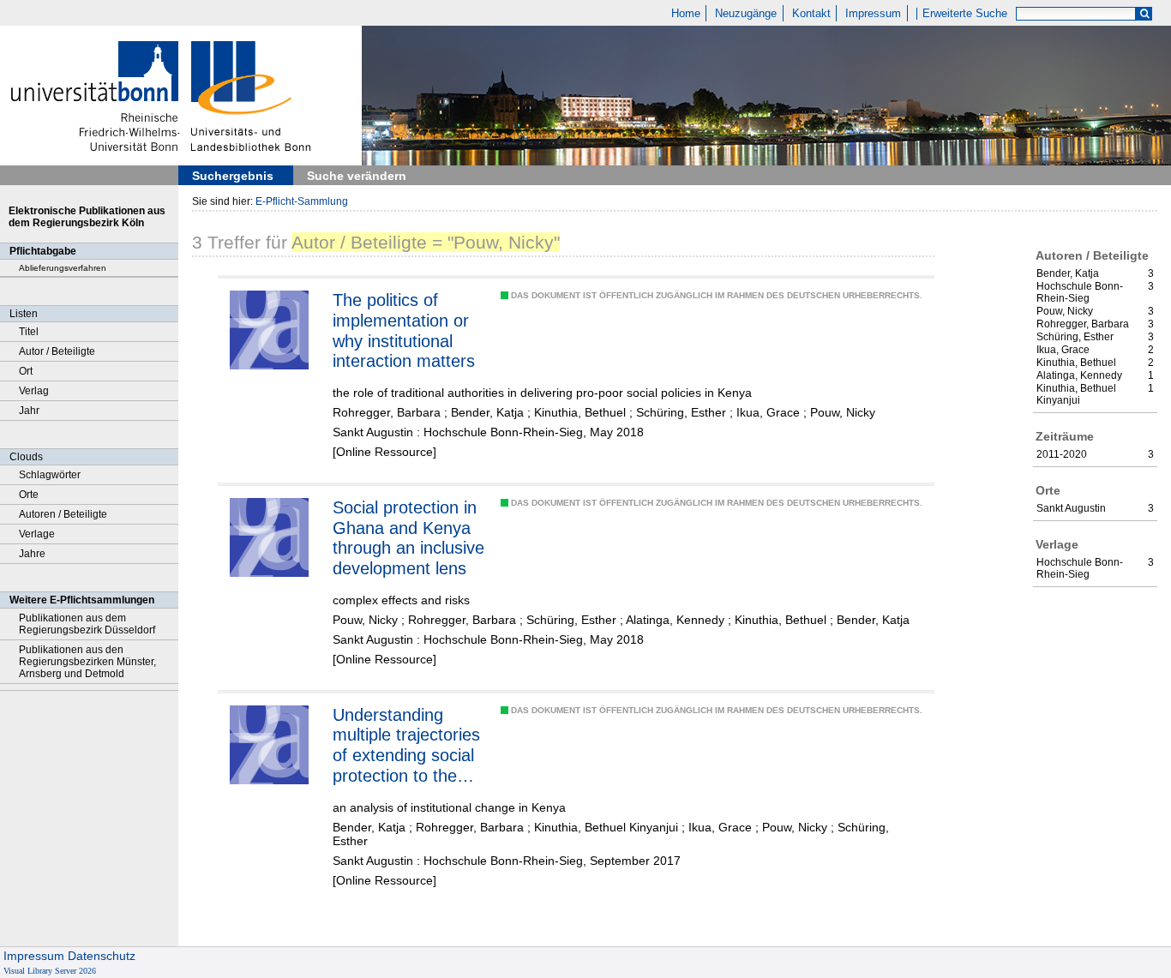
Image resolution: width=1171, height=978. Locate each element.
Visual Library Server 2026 (49, 970)
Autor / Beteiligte (57, 351)
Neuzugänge (746, 14)
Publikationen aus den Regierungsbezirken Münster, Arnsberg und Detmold (87, 662)
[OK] (1144, 14)
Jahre (32, 554)
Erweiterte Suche (964, 14)
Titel (29, 332)
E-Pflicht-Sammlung (301, 201)
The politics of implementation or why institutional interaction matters (404, 330)
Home (685, 14)
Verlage (37, 534)
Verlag (34, 391)
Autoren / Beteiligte (63, 514)
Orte (29, 495)
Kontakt (811, 14)
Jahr (29, 411)
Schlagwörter (50, 475)
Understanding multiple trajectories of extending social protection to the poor (406, 745)
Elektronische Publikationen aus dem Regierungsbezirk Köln (87, 217)
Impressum (873, 14)
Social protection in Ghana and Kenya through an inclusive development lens (408, 538)
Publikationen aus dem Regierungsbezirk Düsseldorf (87, 624)
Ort (26, 371)
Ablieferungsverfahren (62, 268)
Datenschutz (101, 956)
